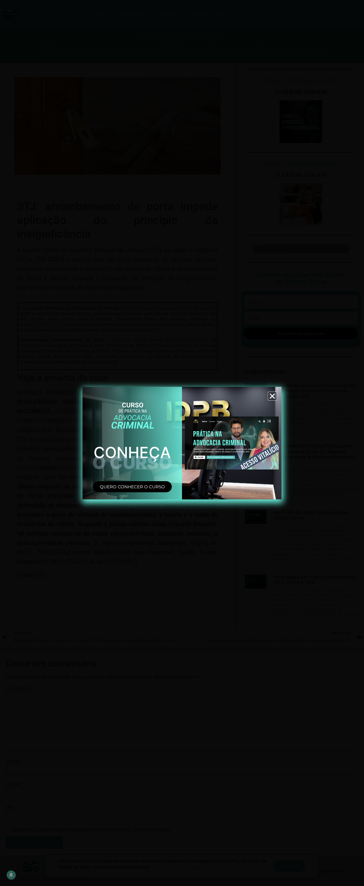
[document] (182, 443)
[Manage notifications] (11, 874)
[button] (272, 396)
